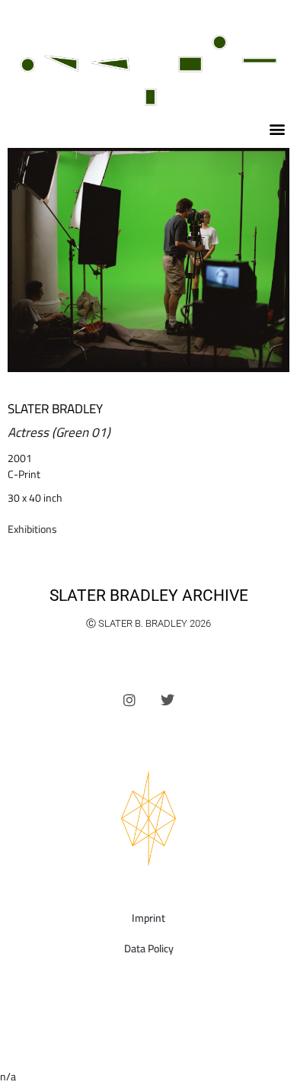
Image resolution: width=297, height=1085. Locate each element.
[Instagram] (129, 699)
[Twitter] (167, 699)
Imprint (148, 918)
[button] (276, 129)
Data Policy (149, 948)
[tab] (32, 530)
